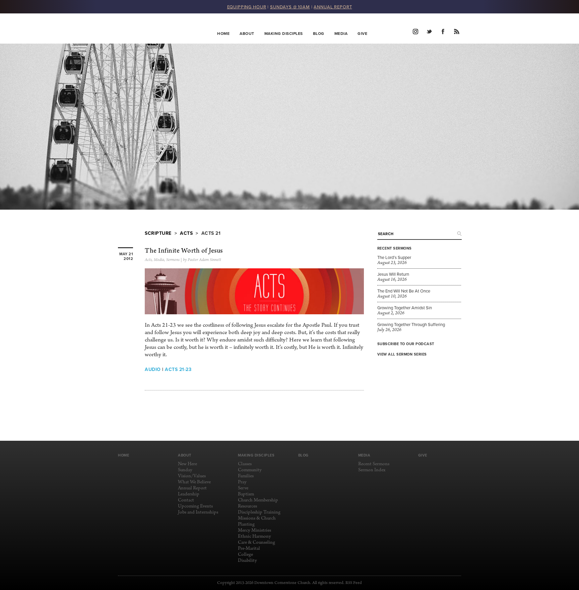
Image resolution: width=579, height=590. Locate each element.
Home (223, 33)
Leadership (188, 494)
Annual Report (192, 488)
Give (362, 33)
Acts (186, 233)
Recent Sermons (373, 464)
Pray (242, 482)
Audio (153, 369)
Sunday (185, 470)
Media (341, 33)
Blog (318, 33)
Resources (247, 506)
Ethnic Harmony (254, 536)
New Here (187, 464)
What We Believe (194, 482)
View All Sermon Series (402, 354)
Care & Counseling (256, 542)
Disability (247, 560)
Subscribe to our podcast (405, 343)
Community (250, 470)
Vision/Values (192, 476)
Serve (243, 488)
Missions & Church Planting (257, 521)
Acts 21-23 (178, 369)
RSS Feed (353, 583)
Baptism (246, 494)
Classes (245, 464)
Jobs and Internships (198, 512)
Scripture (158, 233)
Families (246, 476)
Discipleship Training (259, 512)
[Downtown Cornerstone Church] (151, 28)
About (247, 33)
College (245, 554)
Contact (186, 500)
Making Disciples (283, 33)
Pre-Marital (249, 548)
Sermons (173, 260)
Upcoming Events (195, 506)
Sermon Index (371, 470)
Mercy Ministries (254, 530)
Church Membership (258, 500)
